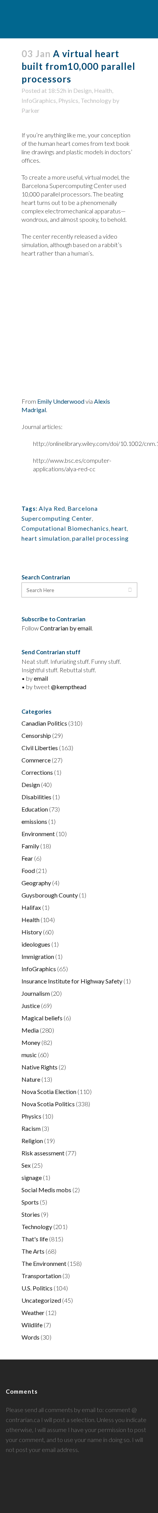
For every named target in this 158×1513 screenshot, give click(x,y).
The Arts (32, 1251)
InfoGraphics (38, 100)
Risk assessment (42, 1153)
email (41, 678)
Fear (27, 858)
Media (30, 1030)
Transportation (41, 1275)
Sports (30, 1202)
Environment (38, 833)
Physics (68, 100)
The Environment (43, 1263)
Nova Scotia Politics (48, 1103)
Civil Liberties (39, 747)
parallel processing (100, 538)
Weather (32, 1312)
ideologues (35, 944)
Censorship (36, 735)
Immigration (37, 956)
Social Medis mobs (46, 1189)
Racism (31, 1128)
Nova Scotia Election (48, 1091)
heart (119, 528)
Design (82, 90)
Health (103, 90)
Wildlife (32, 1324)
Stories (30, 1214)
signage (31, 1177)
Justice (30, 1005)
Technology (96, 100)
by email (80, 628)
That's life (34, 1238)
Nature (30, 1079)
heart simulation (45, 538)
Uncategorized (41, 1300)
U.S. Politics (37, 1288)
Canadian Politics (44, 723)
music (29, 1054)
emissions (34, 821)
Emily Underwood (60, 401)
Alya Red (52, 508)
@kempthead (68, 686)
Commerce (36, 760)
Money (30, 1042)
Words (30, 1337)
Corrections (37, 772)
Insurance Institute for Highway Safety (71, 981)
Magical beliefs (42, 1017)
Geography (36, 882)
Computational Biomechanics (65, 528)
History (31, 932)
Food (28, 870)
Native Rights (39, 1067)
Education (34, 809)
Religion (32, 1140)
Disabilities (36, 796)
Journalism (35, 993)
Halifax (31, 907)
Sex (26, 1165)
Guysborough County (49, 895)
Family (30, 846)
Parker (30, 110)
